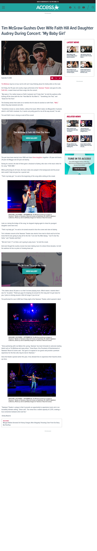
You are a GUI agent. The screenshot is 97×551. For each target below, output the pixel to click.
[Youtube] (83, 7)
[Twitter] (75, 7)
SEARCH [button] (93, 7)
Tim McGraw (5, 84)
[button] (2, 7)
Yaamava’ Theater (44, 88)
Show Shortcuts (52, 72)
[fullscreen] (58, 72)
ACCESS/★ (48, 7)
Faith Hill (4, 90)
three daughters (38, 157)
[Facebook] (70, 7)
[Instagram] (79, 7)
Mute (8, 72)
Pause (5, 72)
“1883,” (56, 103)
